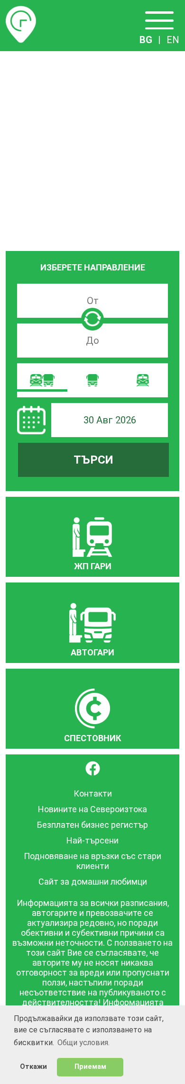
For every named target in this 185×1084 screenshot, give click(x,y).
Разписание (21, 11)
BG (145, 39)
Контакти (93, 793)
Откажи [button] (33, 1067)
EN (172, 39)
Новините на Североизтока (92, 809)
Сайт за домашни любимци (92, 882)
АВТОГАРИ (92, 652)
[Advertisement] (92, 148)
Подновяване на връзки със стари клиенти (92, 861)
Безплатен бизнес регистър (92, 825)
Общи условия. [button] (83, 1042)
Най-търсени (92, 840)
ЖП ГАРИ (92, 566)
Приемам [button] (90, 1067)
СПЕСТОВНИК (92, 738)
